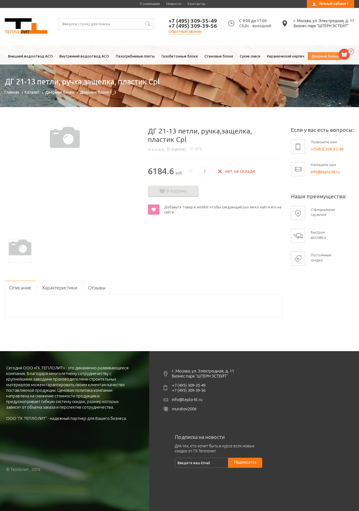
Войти (317, 13)
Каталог (32, 92)
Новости (173, 4)
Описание (20, 287)
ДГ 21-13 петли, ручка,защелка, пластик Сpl (26, 26)
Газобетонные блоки (180, 56)
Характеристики (59, 287)
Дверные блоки (324, 56)
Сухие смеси (250, 56)
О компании (150, 4)
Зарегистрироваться (330, 19)
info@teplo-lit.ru (325, 172)
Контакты (196, 4)
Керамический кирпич (285, 56)
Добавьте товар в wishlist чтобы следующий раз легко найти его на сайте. (222, 209)
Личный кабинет (334, 3)
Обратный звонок (185, 31)
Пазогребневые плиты (135, 56)
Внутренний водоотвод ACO (84, 56)
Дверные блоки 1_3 (98, 92)
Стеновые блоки (218, 56)
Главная (12, 92)
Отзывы (96, 287)
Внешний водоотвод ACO (30, 56)
